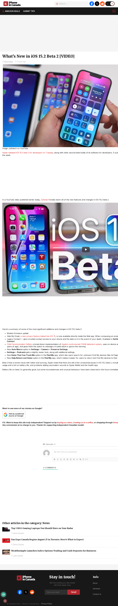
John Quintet (18, 556)
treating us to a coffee (83, 422)
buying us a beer (64, 422)
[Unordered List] (70, 459)
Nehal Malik (8, 62)
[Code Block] (77, 459)
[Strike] (64, 459)
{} (83, 459)
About (95, 583)
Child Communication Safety (19, 344)
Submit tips (29, 11)
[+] (86, 459)
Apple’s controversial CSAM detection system (82, 344)
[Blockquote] (73, 459)
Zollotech (45, 200)
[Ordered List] (67, 459)
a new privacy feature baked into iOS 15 (38, 336)
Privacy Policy (46, 604)
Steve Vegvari (18, 533)
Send (73, 592)
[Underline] (61, 459)
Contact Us (97, 594)
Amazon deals (12, 11)
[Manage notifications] (5, 601)
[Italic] (57, 459)
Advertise (96, 589)
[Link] (80, 459)
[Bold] (54, 459)
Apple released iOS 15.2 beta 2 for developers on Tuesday (27, 153)
